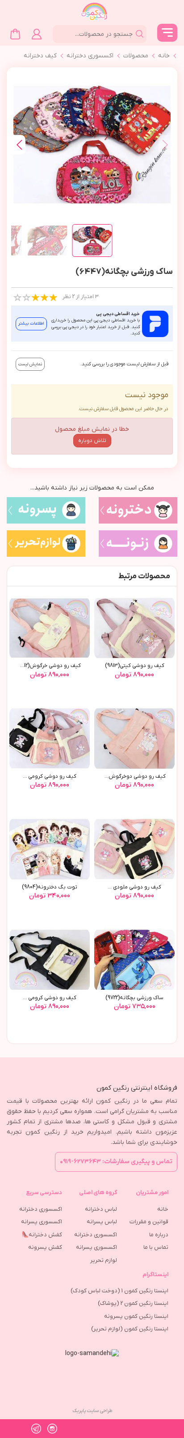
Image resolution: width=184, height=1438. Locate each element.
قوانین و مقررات (149, 1222)
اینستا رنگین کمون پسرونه (136, 1316)
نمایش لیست (30, 364)
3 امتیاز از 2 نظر (81, 296)
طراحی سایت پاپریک (92, 1411)
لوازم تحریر (103, 1260)
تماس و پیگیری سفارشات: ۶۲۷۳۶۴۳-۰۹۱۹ (116, 1161)
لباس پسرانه (102, 1222)
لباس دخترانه (101, 1209)
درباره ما (158, 1235)
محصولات (135, 56)
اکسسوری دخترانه (90, 56)
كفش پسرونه (45, 1247)
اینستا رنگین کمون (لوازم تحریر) (129, 1329)
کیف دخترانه (40, 56)
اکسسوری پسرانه (96, 1247)
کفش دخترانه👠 (41, 1235)
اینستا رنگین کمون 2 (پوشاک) (133, 1303)
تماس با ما (155, 1247)
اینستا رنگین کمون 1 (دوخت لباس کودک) (119, 1291)
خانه (164, 56)
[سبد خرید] (15, 34)
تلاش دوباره (92, 440)
